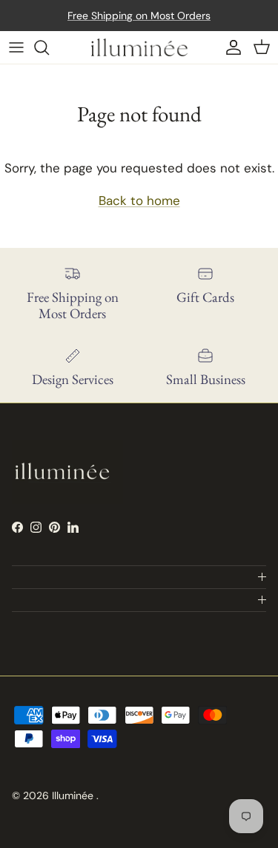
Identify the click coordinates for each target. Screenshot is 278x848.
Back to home (139, 200)
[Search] (49, 47)
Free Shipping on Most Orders (139, 15)
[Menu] (16, 47)
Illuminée (74, 795)
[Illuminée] (139, 47)
